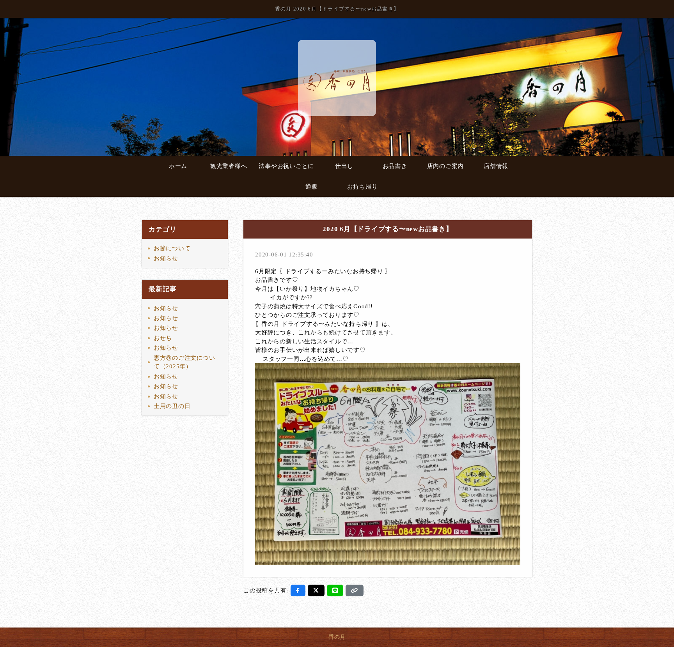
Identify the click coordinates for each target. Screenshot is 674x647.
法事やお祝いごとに (286, 166)
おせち (163, 338)
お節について (172, 248)
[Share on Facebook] (298, 590)
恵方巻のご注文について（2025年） (184, 362)
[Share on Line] (335, 590)
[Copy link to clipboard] (355, 590)
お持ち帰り (362, 187)
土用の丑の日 (172, 406)
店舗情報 (496, 166)
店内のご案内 (445, 166)
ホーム (178, 166)
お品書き (395, 166)
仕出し (344, 166)
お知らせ (166, 258)
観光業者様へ (228, 166)
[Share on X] (316, 590)
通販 (311, 187)
